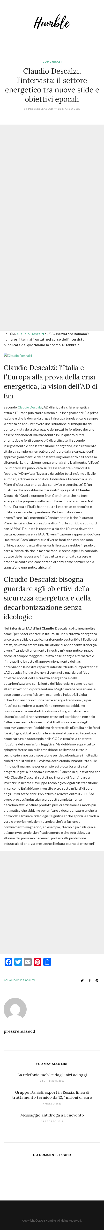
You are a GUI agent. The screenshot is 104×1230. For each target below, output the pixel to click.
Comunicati (52, 61)
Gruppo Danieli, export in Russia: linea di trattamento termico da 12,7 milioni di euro (52, 1095)
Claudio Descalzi (30, 334)
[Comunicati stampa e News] (52, 21)
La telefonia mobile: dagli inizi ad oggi (52, 1074)
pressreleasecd (40, 108)
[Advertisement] (52, 176)
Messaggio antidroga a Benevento (52, 1115)
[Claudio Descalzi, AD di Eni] (18, 355)
